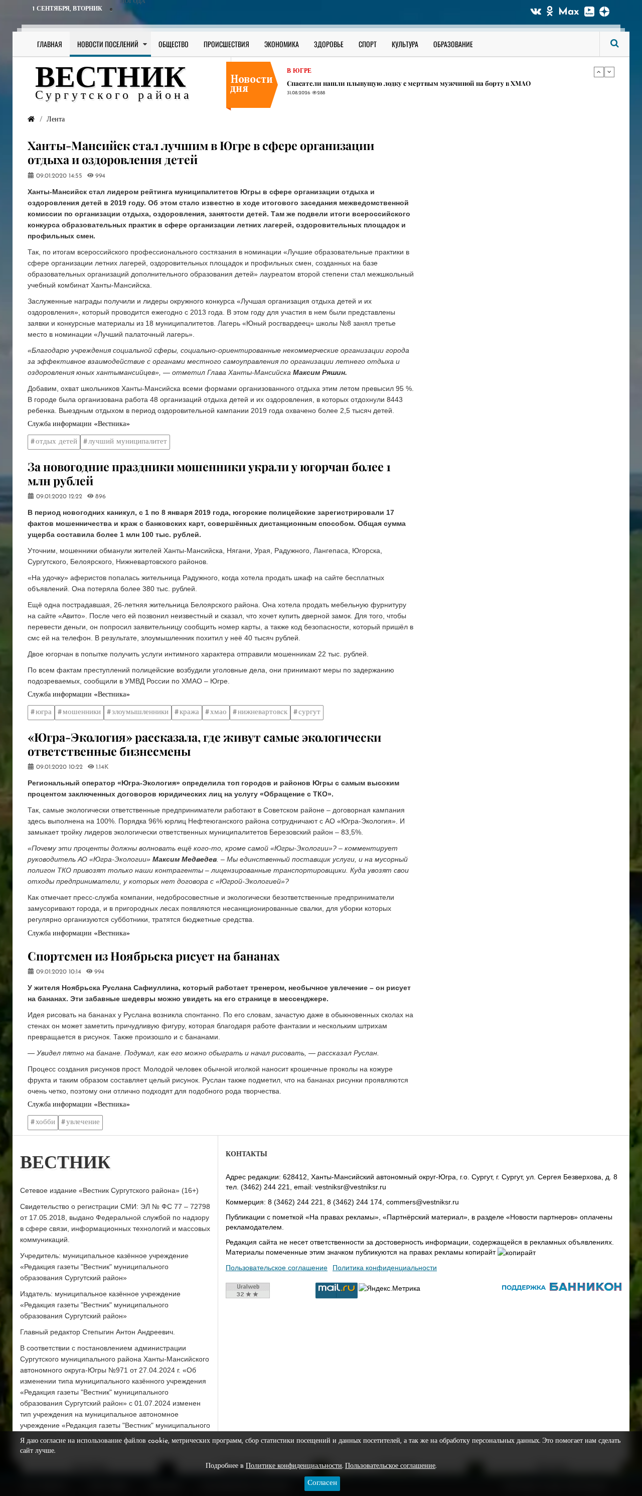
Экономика (281, 44)
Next (609, 72)
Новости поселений (107, 44)
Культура (405, 44)
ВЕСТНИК (110, 79)
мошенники (82, 712)
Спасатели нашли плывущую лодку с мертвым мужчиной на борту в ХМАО (409, 83)
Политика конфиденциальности (385, 1268)
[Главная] (31, 119)
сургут (309, 712)
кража (189, 712)
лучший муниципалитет (127, 442)
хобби (45, 1122)
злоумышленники (140, 712)
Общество (173, 44)
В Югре (299, 71)
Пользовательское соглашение (277, 1268)
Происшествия (226, 44)
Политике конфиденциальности (294, 1466)
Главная (49, 44)
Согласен (322, 1483)
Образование (453, 44)
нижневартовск (262, 712)
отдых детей (56, 442)
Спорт (368, 44)
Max (568, 12)
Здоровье (329, 44)
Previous (599, 72)
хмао (218, 712)
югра (44, 712)
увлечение (83, 1122)
